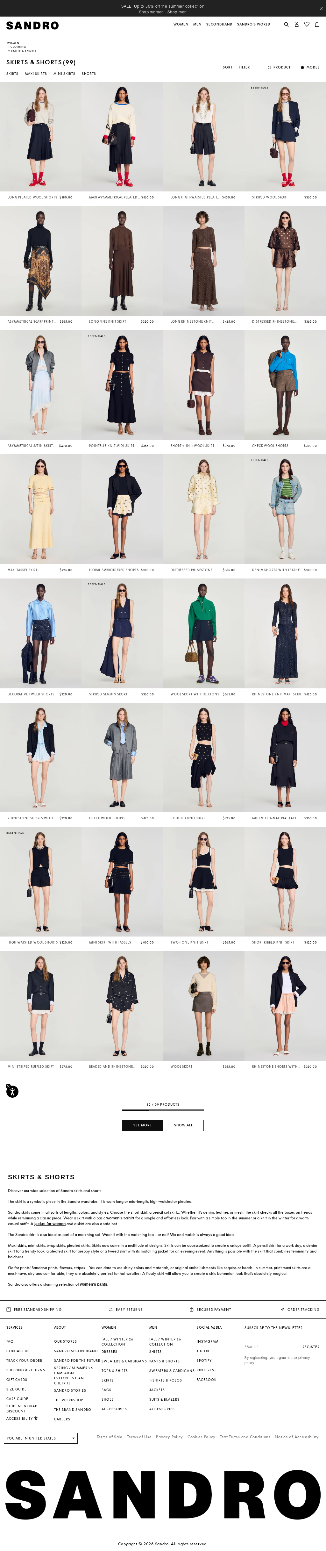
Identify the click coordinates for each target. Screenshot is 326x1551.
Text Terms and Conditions (245, 1436)
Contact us (18, 1351)
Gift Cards (16, 1380)
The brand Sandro (72, 1409)
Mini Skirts (64, 73)
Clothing (18, 46)
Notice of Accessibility (297, 1436)
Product (282, 67)
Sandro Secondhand (76, 1351)
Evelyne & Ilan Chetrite (69, 1380)
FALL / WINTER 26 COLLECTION (117, 1341)
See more (142, 1125)
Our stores (65, 1341)
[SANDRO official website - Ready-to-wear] (32, 25)
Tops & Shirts (115, 1371)
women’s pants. (94, 1284)
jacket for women (50, 1224)
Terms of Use (139, 1436)
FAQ (10, 1341)
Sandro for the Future (77, 1360)
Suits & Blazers (164, 1399)
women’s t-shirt (120, 1218)
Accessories (114, 1409)
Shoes (108, 1399)
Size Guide (16, 1389)
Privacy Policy (169, 1436)
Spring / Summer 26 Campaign (73, 1370)
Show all (183, 1125)
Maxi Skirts (36, 73)
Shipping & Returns (25, 1370)
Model (313, 67)
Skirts (12, 73)
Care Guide (17, 1399)
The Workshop (68, 1400)
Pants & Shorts (164, 1361)
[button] (181, 27)
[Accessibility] (12, 1092)
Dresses (109, 1352)
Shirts (155, 1352)
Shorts (89, 73)
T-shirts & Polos (165, 1380)
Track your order (24, 1360)
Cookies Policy (202, 1436)
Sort (227, 67)
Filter (244, 67)
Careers (62, 1419)
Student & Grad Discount (22, 1408)
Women (13, 43)
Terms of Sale (110, 1436)
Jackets (157, 1390)
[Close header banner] (321, 9)
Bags (106, 1390)
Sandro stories (70, 1390)
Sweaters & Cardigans (124, 1361)
